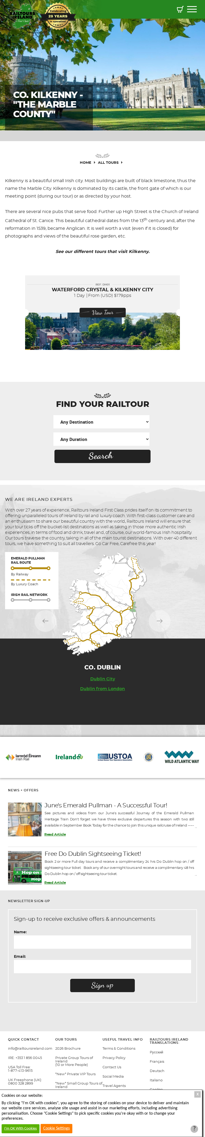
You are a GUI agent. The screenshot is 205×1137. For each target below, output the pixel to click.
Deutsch (157, 1071)
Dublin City (102, 679)
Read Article (55, 834)
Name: (20, 932)
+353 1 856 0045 (28, 1058)
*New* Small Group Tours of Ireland (78, 1085)
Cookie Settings (56, 1128)
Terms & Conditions (118, 1048)
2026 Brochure (68, 1048)
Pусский (156, 1052)
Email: (20, 957)
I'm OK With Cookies (20, 1129)
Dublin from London (102, 689)
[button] (180, 10)
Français (157, 1062)
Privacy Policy (113, 1058)
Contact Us (111, 1067)
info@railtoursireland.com (30, 1048)
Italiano (156, 1080)
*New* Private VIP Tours (75, 1074)
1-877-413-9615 (20, 1071)
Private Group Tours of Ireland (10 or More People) (74, 1061)
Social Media (113, 1076)
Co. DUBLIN (102, 667)
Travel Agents (114, 1086)
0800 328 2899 (20, 1083)
